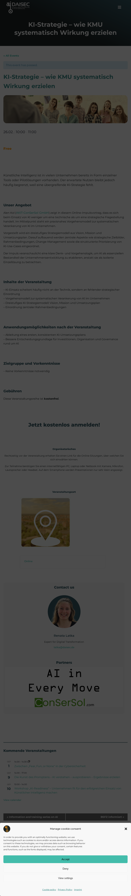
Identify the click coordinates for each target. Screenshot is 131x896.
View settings (65, 878)
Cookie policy (49, 889)
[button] (126, 829)
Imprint (78, 889)
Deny (66, 868)
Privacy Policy (65, 889)
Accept (65, 859)
